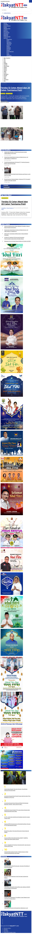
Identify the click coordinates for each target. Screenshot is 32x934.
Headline (3, 93)
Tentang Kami (7, 928)
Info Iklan (6, 931)
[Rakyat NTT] (14, 5)
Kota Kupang (9, 93)
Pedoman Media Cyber (10, 932)
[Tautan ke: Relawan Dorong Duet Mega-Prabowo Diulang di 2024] (16, 260)
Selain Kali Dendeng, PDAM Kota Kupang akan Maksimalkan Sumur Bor (14, 104)
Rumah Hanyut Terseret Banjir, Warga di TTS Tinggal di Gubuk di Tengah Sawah (16, 142)
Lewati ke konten (5, 1)
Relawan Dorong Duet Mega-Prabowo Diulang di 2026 (17, 241)
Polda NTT (5, 198)
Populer (6, 185)
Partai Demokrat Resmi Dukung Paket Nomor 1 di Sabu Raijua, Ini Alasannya (14, 120)
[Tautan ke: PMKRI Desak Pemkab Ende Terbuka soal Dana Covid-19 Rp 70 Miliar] (7, 170)
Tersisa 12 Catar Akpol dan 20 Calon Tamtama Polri (15, 89)
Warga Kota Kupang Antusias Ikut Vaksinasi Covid (16, 908)
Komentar (7, 187)
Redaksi (6, 929)
